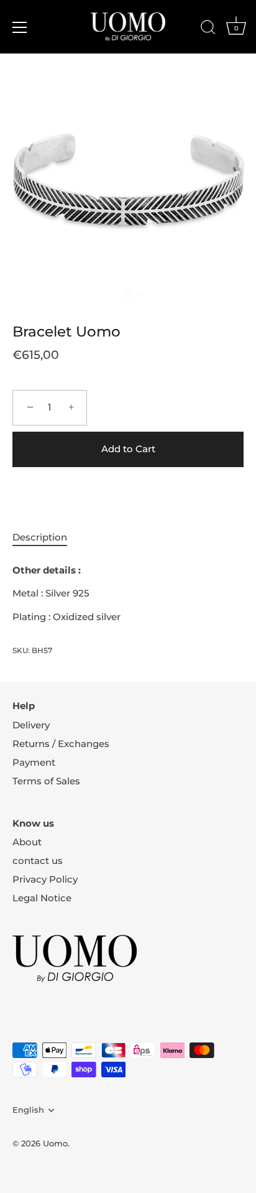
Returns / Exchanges (60, 744)
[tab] (46, 538)
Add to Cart (128, 449)
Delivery (31, 725)
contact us (37, 860)
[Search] (208, 29)
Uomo (55, 1143)
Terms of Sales (46, 781)
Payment (33, 762)
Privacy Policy (45, 879)
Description (39, 537)
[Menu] (20, 27)
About (27, 842)
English (28, 1110)
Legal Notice (41, 898)
